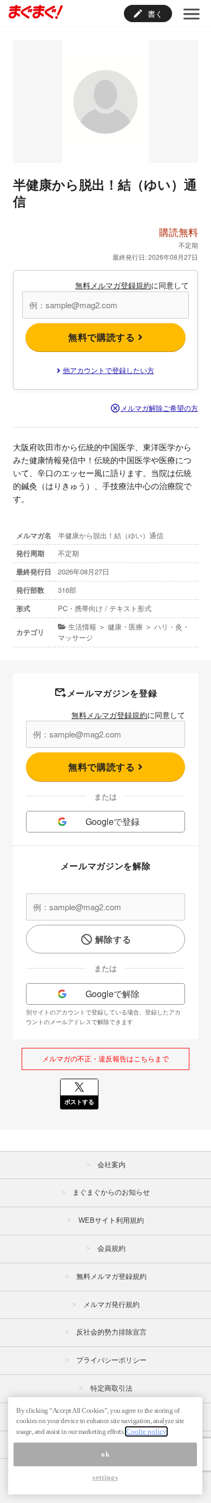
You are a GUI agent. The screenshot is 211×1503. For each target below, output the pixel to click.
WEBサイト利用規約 (111, 1220)
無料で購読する (103, 336)
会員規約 (111, 1248)
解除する (113, 939)
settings (105, 1477)
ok (105, 1454)
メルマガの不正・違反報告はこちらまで (105, 1058)
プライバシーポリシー (111, 1360)
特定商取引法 (111, 1388)
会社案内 (111, 1165)
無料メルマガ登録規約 (113, 285)
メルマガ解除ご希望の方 (159, 408)
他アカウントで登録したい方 (108, 370)
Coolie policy (146, 1431)
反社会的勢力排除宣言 (111, 1332)
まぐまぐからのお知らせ (111, 1192)
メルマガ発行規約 (111, 1305)
